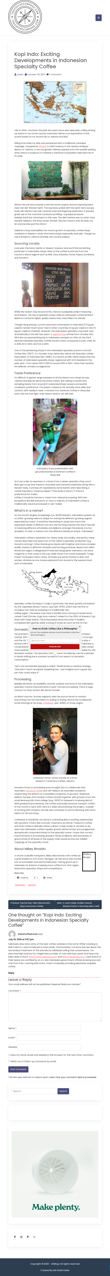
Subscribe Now (55, 646)
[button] (55, 628)
